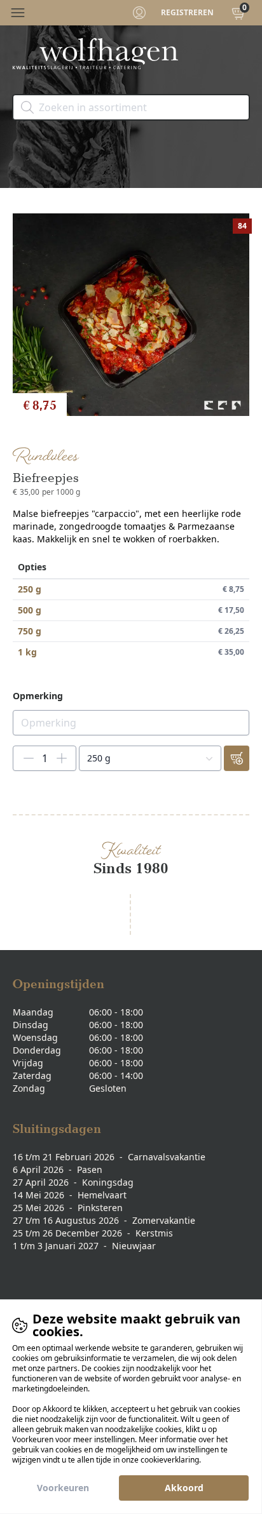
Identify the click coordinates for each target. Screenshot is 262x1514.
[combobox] (150, 758)
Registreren (187, 13)
